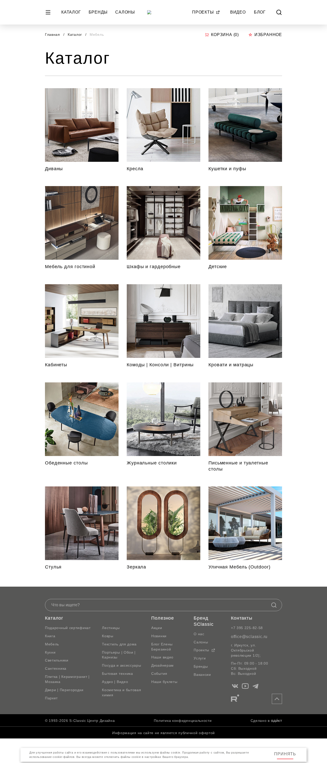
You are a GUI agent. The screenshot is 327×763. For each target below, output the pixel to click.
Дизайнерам (162, 665)
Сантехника (55, 668)
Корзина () (225, 34)
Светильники (56, 660)
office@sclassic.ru (249, 636)
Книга (50, 636)
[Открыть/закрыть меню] (48, 12)
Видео (238, 12)
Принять (285, 754)
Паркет (51, 698)
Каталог (71, 12)
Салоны (125, 12)
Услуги (200, 658)
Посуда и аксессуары (121, 665)
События (159, 673)
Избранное (268, 34)
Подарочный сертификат (68, 628)
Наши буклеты (164, 682)
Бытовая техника (117, 673)
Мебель (52, 644)
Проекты (203, 12)
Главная (52, 34)
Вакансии (202, 675)
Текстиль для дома (119, 644)
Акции (156, 628)
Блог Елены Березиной (162, 646)
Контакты (241, 618)
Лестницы (111, 628)
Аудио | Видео (115, 682)
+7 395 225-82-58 (247, 628)
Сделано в (260, 721)
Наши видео (162, 657)
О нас (199, 634)
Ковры (107, 636)
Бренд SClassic (203, 621)
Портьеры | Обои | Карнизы (119, 654)
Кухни (50, 652)
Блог (260, 12)
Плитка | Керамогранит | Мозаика (67, 679)
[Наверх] (277, 699)
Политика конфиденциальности (183, 721)
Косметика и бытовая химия (121, 692)
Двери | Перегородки (64, 690)
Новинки (159, 636)
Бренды (98, 12)
